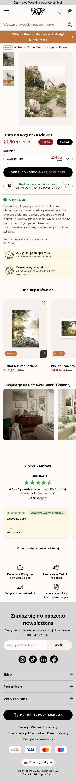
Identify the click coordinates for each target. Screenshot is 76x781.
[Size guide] (9, 186)
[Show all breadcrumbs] (8, 47)
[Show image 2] (8, 78)
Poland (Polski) (38, 762)
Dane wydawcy (57, 733)
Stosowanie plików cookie (26, 733)
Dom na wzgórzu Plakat (51, 47)
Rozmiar (9, 151)
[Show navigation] (6, 12)
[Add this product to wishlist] (67, 186)
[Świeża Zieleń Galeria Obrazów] (28, 414)
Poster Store (47, 770)
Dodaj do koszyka (38, 172)
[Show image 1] (8, 59)
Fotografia (24, 47)
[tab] (60, 12)
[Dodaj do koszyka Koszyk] (44, 354)
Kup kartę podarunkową (41, 715)
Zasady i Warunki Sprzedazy (38, 727)
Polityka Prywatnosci (38, 739)
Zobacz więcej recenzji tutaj (38, 548)
